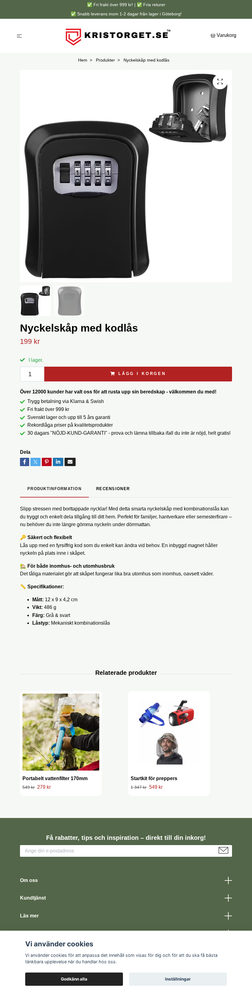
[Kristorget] (117, 36)
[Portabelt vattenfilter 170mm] (60, 732)
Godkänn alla (74, 979)
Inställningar (178, 979)
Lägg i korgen (142, 373)
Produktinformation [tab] (54, 488)
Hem (82, 60)
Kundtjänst (33, 897)
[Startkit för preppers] (169, 732)
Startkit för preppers (154, 778)
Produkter (105, 60)
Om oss (29, 880)
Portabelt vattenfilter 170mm (55, 778)
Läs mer (29, 915)
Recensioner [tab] (113, 488)
